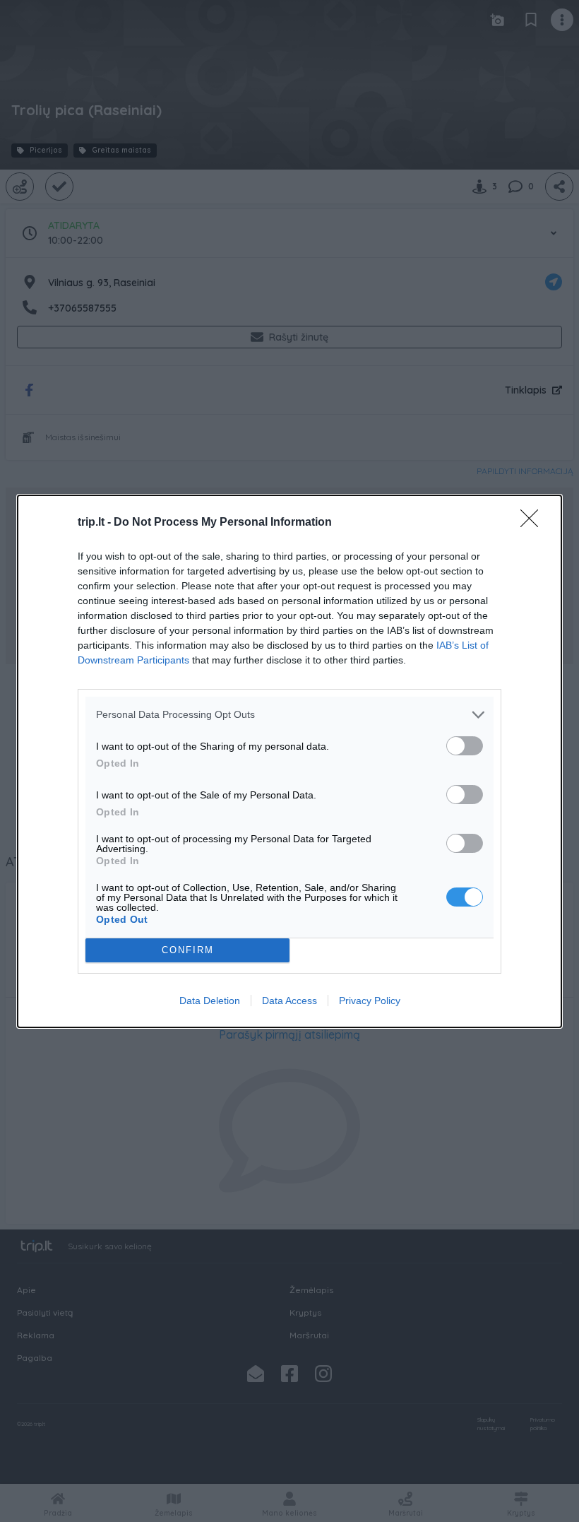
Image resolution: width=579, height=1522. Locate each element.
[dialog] (289, 761)
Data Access (289, 1000)
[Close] (533, 522)
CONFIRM (188, 950)
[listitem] (289, 714)
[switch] (464, 745)
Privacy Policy (369, 1000)
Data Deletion (209, 1000)
